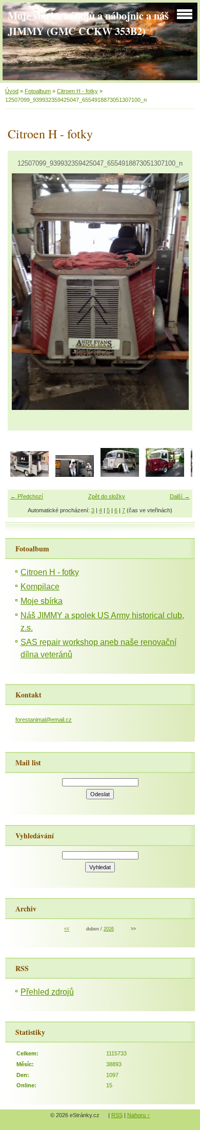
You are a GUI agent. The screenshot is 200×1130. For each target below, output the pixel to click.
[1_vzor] (165, 475)
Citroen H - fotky (77, 91)
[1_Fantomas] (74, 475)
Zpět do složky (106, 496)
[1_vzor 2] (120, 475)
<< (66, 928)
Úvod (11, 91)
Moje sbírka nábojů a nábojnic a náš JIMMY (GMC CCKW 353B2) (88, 23)
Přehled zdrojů (47, 992)
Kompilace (40, 586)
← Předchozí (26, 496)
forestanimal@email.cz (43, 719)
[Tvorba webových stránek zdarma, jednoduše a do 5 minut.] (104, 1116)
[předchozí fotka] (24, 291)
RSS (117, 1115)
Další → (180, 496)
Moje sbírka (42, 601)
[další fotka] (175, 291)
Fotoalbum (38, 91)
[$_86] (29, 475)
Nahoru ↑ (138, 1115)
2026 (109, 928)
